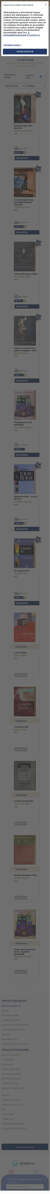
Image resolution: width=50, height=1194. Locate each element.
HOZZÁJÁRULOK (25, 51)
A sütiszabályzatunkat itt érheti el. (21, 33)
